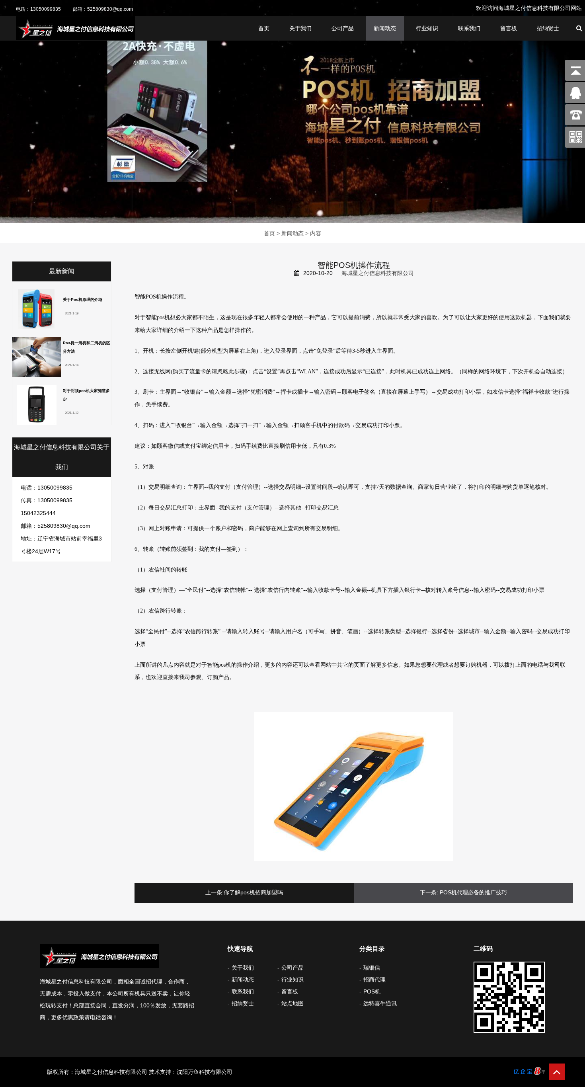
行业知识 (427, 28)
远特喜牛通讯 (380, 1003)
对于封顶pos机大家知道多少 (86, 394)
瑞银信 (371, 967)
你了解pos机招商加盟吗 (253, 892)
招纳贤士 (548, 28)
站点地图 (292, 1003)
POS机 (371, 991)
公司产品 (343, 28)
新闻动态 (385, 28)
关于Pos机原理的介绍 (82, 299)
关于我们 (300, 28)
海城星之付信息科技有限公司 (377, 273)
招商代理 (374, 979)
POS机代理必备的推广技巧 (473, 892)
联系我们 (469, 28)
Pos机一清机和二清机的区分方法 (86, 347)
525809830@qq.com (110, 9)
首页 (263, 28)
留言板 (508, 28)
